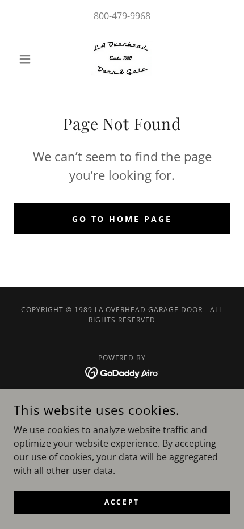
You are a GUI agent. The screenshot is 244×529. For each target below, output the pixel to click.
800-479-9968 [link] (122, 16)
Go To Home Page (122, 218)
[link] (121, 59)
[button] (30, 59)
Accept (121, 502)
